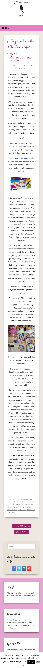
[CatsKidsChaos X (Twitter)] (19, 568)
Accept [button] (31, 662)
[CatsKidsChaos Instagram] (24, 568)
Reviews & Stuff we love (16, 502)
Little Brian (22, 510)
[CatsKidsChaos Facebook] (14, 568)
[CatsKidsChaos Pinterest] (29, 568)
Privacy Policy (18, 650)
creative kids (27, 507)
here (22, 625)
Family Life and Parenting (24, 499)
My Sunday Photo (21, 532)
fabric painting (12, 510)
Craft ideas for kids (14, 504)
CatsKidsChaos (13, 60)
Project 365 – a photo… (21, 526)
